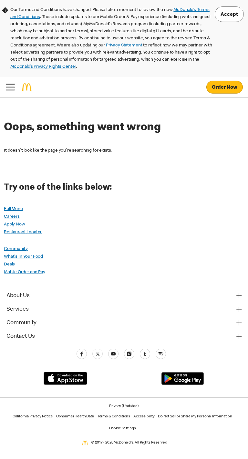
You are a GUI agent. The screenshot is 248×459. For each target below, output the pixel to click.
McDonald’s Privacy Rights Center (43, 67)
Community (16, 249)
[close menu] (10, 87)
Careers (12, 217)
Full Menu (13, 209)
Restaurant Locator (23, 232)
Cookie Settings (122, 429)
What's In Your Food (23, 256)
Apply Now (14, 224)
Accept (229, 14)
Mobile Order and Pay (24, 272)
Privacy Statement (124, 45)
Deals (9, 264)
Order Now (224, 87)
